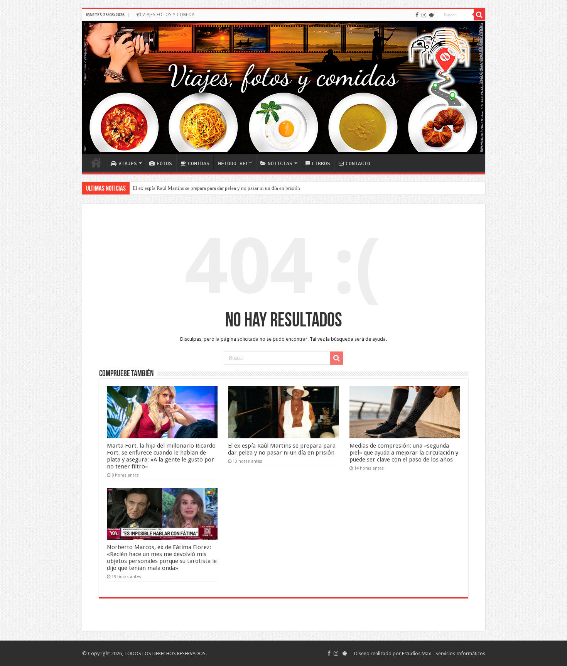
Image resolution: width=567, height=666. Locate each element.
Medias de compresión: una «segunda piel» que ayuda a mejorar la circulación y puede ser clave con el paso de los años (403, 452)
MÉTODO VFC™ (235, 163)
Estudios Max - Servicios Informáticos (443, 653)
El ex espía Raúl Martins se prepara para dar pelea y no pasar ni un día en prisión (216, 188)
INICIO (96, 162)
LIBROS (321, 163)
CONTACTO (358, 163)
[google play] (431, 15)
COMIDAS (198, 163)
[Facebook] (417, 15)
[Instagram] (424, 15)
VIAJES (127, 163)
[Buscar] (479, 14)
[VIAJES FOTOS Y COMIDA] (283, 87)
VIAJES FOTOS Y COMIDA (167, 14)
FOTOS (164, 163)
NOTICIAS (280, 163)
